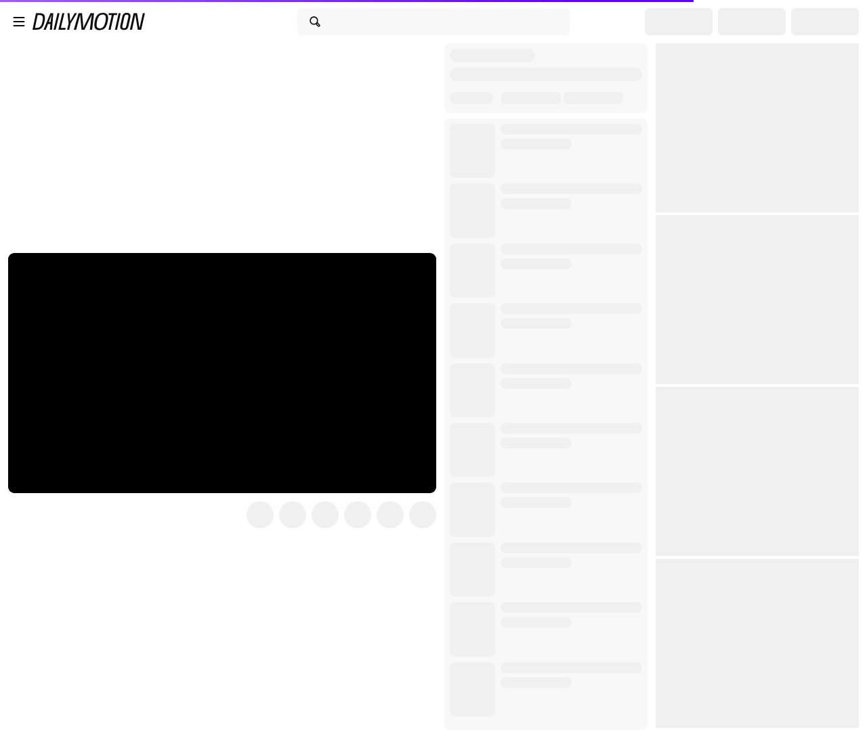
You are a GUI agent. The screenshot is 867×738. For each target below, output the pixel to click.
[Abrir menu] (19, 21)
